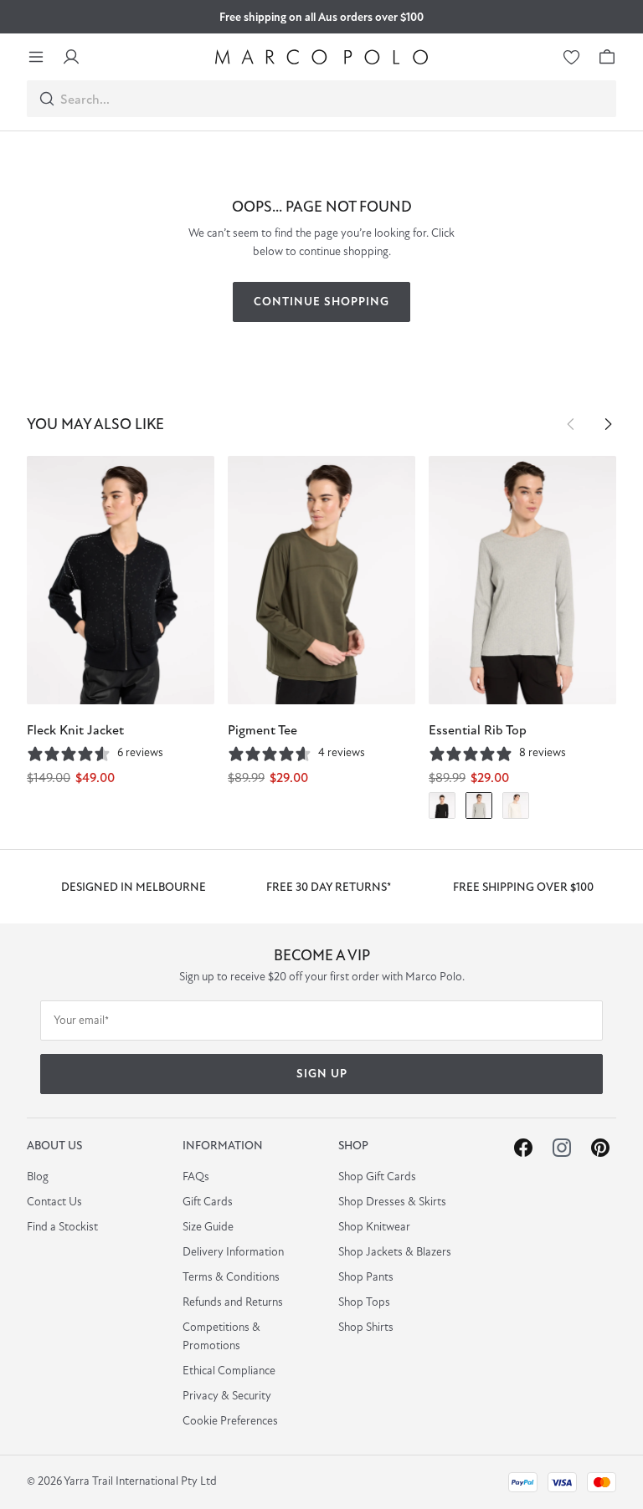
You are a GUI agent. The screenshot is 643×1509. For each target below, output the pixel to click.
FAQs (196, 1177)
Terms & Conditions (231, 1277)
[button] (571, 424)
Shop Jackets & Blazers (394, 1252)
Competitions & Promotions (221, 1337)
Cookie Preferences (230, 1421)
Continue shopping (321, 302)
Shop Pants (366, 1277)
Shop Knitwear (374, 1227)
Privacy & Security (227, 1396)
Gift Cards (208, 1202)
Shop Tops (364, 1303)
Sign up (321, 1074)
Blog (38, 1177)
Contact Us (54, 1202)
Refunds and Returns (233, 1303)
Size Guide (208, 1227)
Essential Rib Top (478, 731)
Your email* (81, 1021)
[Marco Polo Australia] (321, 56)
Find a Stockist (62, 1227)
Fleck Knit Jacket (75, 731)
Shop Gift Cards (377, 1177)
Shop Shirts (366, 1328)
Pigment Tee (262, 731)
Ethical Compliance (229, 1371)
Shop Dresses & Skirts (392, 1202)
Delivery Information (233, 1252)
